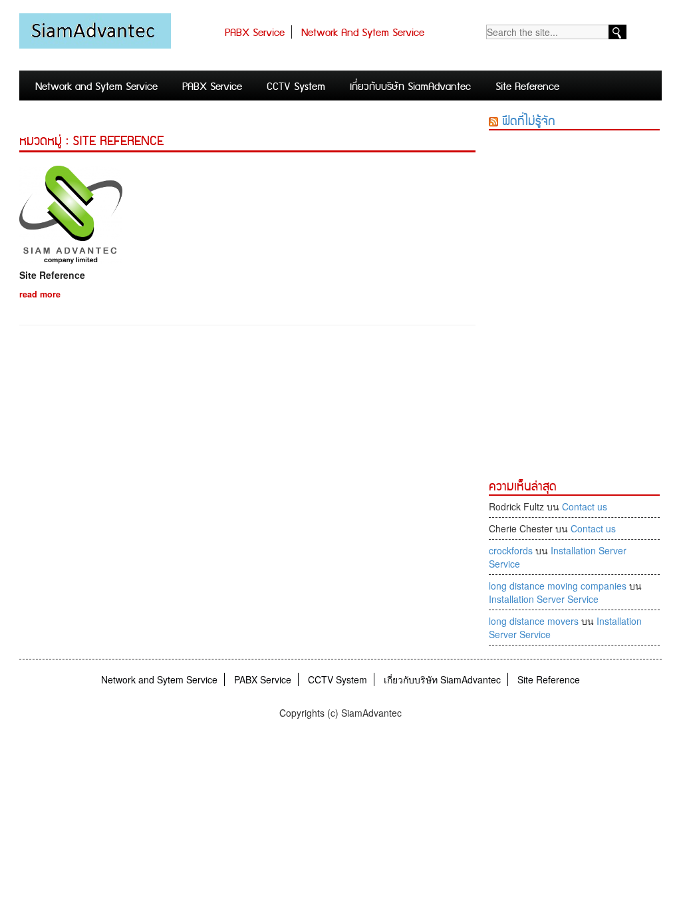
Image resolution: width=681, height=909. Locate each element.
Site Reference (527, 87)
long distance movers (534, 621)
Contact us (584, 506)
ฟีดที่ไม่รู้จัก (528, 121)
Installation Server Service (544, 599)
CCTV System (296, 87)
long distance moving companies (557, 585)
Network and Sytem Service (362, 33)
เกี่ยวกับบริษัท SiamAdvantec (410, 87)
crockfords (511, 550)
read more (40, 294)
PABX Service (255, 33)
